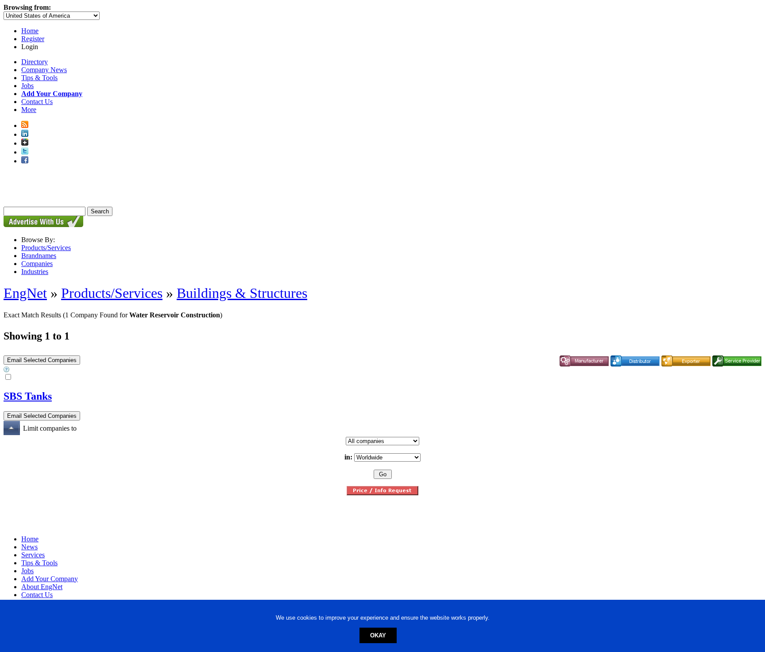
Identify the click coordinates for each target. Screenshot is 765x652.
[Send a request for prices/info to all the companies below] (382, 493)
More (28, 109)
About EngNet (41, 586)
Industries (34, 271)
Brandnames (38, 255)
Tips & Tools (39, 77)
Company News (44, 69)
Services (33, 555)
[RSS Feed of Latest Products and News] (24, 125)
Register (32, 38)
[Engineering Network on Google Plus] (24, 143)
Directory (34, 62)
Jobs (27, 85)
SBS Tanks (28, 396)
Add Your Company (49, 579)
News (29, 547)
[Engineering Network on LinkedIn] (24, 134)
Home (30, 31)
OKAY (378, 635)
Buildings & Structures (242, 293)
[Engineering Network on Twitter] (24, 152)
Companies (37, 263)
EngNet (25, 293)
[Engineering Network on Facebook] (24, 161)
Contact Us (37, 101)
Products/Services (46, 247)
